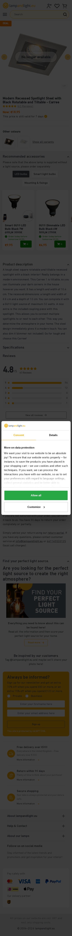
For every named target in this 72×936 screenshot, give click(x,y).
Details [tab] (53, 435)
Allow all (36, 495)
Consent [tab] (18, 435)
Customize (34, 506)
